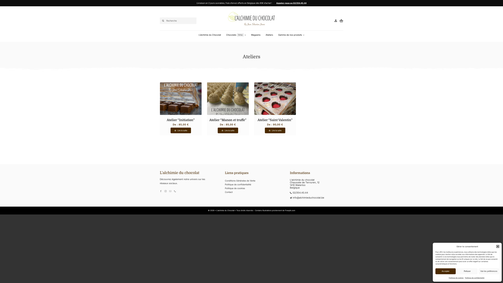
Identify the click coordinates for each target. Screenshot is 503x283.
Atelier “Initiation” (181, 120)
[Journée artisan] (181, 83)
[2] (275, 83)
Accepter (445, 271)
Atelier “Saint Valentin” (275, 120)
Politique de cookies (456, 278)
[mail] (170, 191)
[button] (497, 246)
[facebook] (161, 191)
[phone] (175, 191)
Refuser (467, 271)
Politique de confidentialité (474, 278)
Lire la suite (182, 130)
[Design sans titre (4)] (228, 83)
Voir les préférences (488, 271)
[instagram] (166, 191)
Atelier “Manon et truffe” (227, 120)
